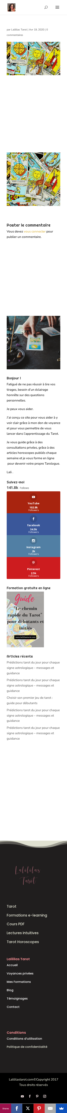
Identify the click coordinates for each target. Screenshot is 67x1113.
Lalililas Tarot (19, 29)
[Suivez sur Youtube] (22, 1096)
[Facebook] (16, 1108)
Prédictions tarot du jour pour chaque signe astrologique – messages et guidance (33, 667)
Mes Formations (19, 982)
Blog (10, 990)
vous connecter (35, 231)
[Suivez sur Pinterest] (37, 1096)
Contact (13, 1007)
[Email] (50, 1108)
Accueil (12, 965)
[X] (28, 1108)
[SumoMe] (61, 1108)
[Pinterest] (39, 1108)
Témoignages (17, 998)
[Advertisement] (33, 117)
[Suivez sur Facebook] (30, 1096)
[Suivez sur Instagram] (45, 1096)
